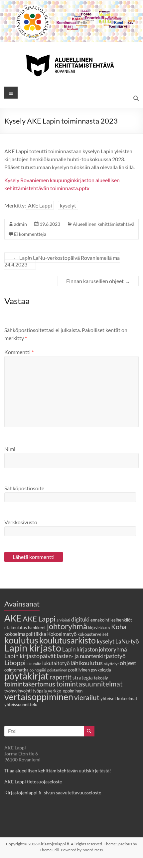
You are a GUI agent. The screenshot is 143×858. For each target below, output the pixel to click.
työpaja (40, 690)
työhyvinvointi (18, 690)
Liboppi (15, 662)
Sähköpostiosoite (24, 488)
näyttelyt (111, 663)
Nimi (9, 449)
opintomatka (16, 669)
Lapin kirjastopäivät (30, 655)
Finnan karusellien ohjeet (98, 281)
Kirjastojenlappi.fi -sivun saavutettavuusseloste (52, 792)
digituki (80, 619)
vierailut (86, 697)
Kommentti (19, 352)
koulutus (21, 640)
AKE (13, 618)
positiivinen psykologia (89, 669)
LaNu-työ (127, 641)
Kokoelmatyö (61, 634)
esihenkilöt (121, 620)
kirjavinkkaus (99, 628)
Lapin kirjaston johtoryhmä (94, 649)
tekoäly (101, 677)
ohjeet (128, 662)
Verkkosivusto (20, 522)
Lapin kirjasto (32, 647)
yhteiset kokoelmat (118, 698)
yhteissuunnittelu (20, 704)
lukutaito (34, 663)
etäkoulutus (15, 627)
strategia (82, 677)
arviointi (63, 620)
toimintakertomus (29, 684)
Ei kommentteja (30, 234)
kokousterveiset (92, 634)
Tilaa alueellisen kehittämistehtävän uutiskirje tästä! (57, 770)
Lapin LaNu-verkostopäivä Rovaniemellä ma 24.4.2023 (62, 260)
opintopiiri (38, 670)
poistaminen (57, 670)
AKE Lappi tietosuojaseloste (33, 781)
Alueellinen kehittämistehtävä (103, 224)
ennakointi (100, 620)
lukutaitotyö (56, 663)
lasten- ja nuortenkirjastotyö (91, 656)
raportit (61, 677)
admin (20, 224)
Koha (118, 627)
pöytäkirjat (26, 675)
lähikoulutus (87, 662)
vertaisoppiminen (38, 696)
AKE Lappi (40, 205)
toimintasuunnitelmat (89, 683)
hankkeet (37, 627)
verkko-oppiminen (65, 690)
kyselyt (68, 205)
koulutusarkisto (67, 640)
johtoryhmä (67, 626)
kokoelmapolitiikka (25, 634)
